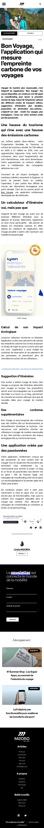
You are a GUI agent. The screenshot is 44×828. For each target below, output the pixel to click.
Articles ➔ (22, 554)
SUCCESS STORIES (9, 33)
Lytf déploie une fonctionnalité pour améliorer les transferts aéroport (22, 713)
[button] (4, 4)
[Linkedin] (18, 815)
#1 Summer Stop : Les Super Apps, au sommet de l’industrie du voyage (22, 676)
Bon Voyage (7, 193)
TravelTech (30, 33)
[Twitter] (25, 815)
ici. (24, 508)
